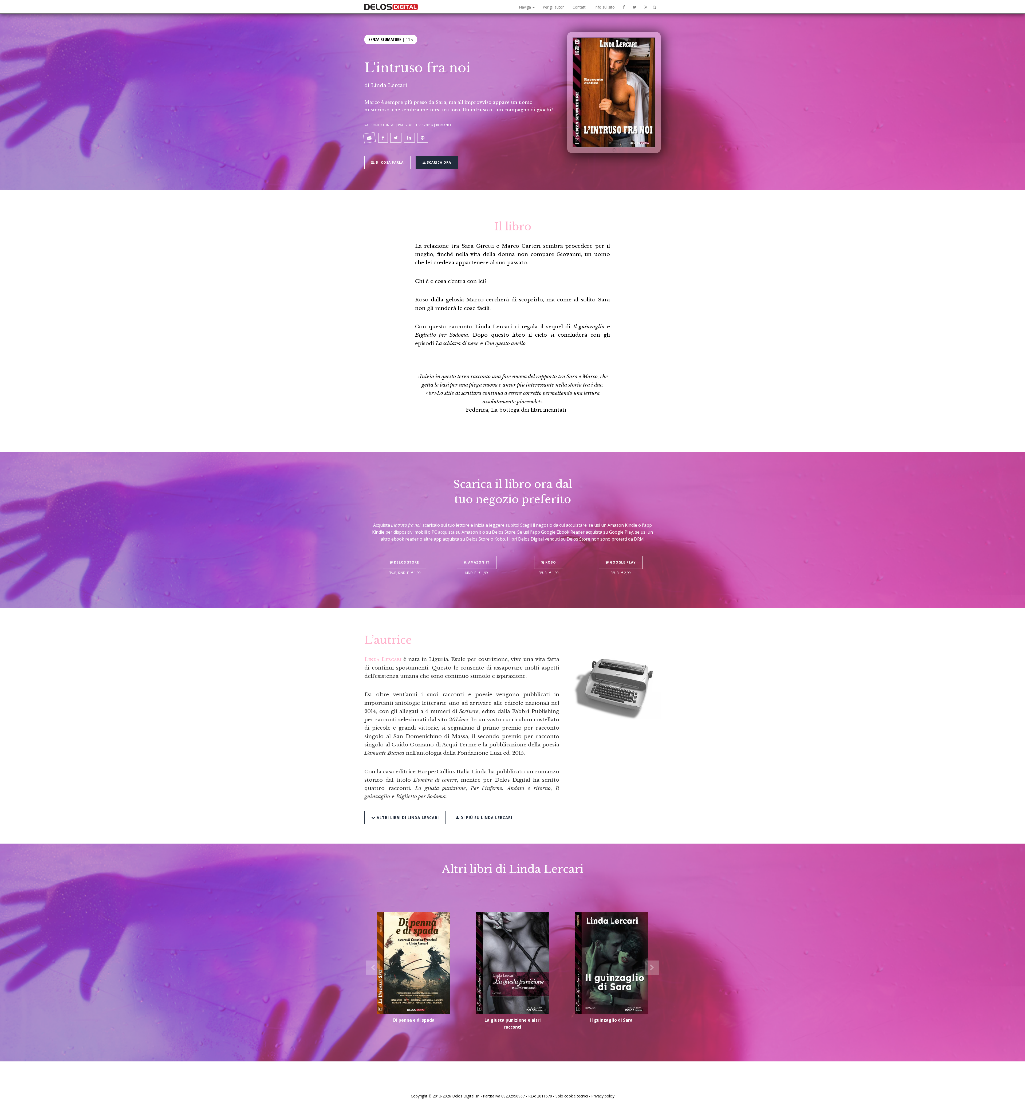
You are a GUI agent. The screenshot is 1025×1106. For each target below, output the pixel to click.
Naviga (525, 7)
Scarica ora (438, 162)
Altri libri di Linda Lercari (407, 817)
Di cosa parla (389, 162)
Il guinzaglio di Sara (611, 1020)
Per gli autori (554, 7)
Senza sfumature (384, 39)
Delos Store (406, 562)
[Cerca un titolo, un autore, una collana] (654, 7)
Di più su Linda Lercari (485, 817)
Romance (444, 125)
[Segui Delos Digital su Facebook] (624, 6)
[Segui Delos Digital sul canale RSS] (645, 6)
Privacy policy (602, 1096)
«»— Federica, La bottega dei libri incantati (512, 393)
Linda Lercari (389, 85)
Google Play (622, 562)
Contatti (579, 7)
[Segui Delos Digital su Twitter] (634, 6)
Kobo (550, 562)
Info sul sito (604, 7)
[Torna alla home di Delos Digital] (391, 6)
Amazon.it (478, 562)
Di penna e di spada (414, 1020)
